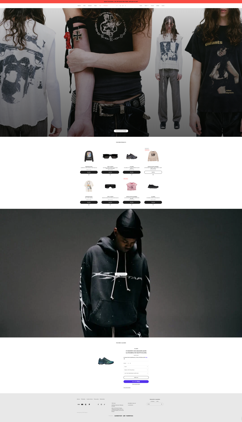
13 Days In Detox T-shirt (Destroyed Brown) (131, 198)
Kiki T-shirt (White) (89, 197)
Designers (90, 5)
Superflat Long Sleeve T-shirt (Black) (89, 167)
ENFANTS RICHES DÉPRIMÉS (121, 130)
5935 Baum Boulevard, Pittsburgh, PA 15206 (117, 406)
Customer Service (90, 399)
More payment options (136, 384)
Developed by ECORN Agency (82, 412)
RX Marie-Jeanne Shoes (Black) (153, 197)
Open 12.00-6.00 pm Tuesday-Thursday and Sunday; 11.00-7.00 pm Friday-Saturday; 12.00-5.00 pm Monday (118, 410)
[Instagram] (101, 404)
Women (153, 401)
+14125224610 (130, 405)
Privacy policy (96, 399)
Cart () (163, 5)
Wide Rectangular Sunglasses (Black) (110, 197)
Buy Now (88, 172)
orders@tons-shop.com (132, 403)
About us (78, 399)
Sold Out (153, 172)
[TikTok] (104, 404)
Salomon (136, 348)
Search (141, 5)
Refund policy (102, 399)
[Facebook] (98, 404)
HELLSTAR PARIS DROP (121, 274)
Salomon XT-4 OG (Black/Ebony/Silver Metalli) (131, 168)
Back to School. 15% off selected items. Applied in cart (121, 1)
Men (157, 401)
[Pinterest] (130, 363)
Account (152, 5)
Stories (95, 5)
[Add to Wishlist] (89, 175)
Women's (79, 5)
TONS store (114, 403)
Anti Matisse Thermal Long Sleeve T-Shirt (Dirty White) (153, 168)
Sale (100, 5)
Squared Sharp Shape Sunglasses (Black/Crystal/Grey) (110, 168)
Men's (85, 5)
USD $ (146, 5)
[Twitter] (128, 363)
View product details (127, 387)
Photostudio (106, 5)
